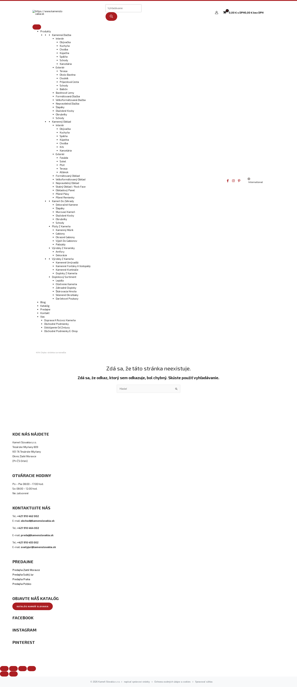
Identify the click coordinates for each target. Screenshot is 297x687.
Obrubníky (61, 114)
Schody (64, 60)
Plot (62, 164)
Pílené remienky (65, 197)
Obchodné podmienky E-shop (61, 331)
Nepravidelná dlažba (67, 103)
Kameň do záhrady (63, 201)
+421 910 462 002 (28, 516)
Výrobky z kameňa (63, 258)
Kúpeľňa (64, 53)
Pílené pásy (62, 193)
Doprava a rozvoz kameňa (60, 320)
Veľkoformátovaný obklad (70, 179)
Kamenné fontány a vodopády (73, 266)
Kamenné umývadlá (67, 262)
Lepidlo (60, 280)
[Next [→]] (13, 674)
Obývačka (65, 42)
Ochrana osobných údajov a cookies (172, 681)
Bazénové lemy (65, 92)
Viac (42, 316)
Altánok (64, 172)
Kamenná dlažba (61, 34)
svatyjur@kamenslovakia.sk (38, 547)
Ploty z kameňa (61, 226)
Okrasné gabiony (65, 237)
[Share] (13, 668)
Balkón (64, 89)
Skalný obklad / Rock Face (71, 186)
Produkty (45, 31)
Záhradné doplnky (66, 287)
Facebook (23, 617)
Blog (43, 302)
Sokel (63, 161)
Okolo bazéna (67, 74)
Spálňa (64, 56)
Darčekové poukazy (67, 298)
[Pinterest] (239, 180)
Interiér (60, 38)
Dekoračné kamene (67, 204)
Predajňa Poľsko (21, 583)
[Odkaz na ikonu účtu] (216, 12)
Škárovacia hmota (66, 291)
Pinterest (23, 642)
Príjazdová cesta (69, 81)
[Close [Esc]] (4, 668)
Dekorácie (61, 255)
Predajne (45, 309)
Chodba (64, 49)
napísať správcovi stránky (137, 681)
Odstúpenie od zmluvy (57, 327)
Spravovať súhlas (204, 681)
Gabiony (60, 233)
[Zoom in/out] (31, 668)
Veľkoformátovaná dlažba (71, 99)
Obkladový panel (65, 190)
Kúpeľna (64, 139)
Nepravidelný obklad (67, 183)
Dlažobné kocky (65, 110)
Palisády (60, 244)
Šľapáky (60, 107)
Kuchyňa (65, 45)
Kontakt (45, 313)
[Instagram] (233, 180)
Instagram (24, 629)
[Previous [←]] (4, 674)
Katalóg (45, 305)
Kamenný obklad (61, 121)
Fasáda (64, 157)
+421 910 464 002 (28, 527)
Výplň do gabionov (66, 240)
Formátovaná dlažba (68, 96)
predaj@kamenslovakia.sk (37, 535)
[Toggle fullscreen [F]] (22, 668)
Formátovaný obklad (68, 175)
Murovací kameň (65, 211)
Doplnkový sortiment (64, 276)
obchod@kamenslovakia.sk (37, 520)
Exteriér (60, 67)
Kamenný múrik (64, 229)
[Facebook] (227, 180)
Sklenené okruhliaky (67, 294)
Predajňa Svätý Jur (23, 574)
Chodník (64, 78)
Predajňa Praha (21, 579)
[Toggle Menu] (36, 27)
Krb (62, 146)
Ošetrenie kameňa (66, 284)
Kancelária (66, 63)
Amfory (60, 251)
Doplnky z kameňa (66, 273)
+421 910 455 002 (27, 542)
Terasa (63, 71)
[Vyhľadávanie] (111, 16)
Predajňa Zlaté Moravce (26, 569)
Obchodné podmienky (56, 323)
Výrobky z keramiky (63, 248)
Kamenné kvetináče (67, 269)
